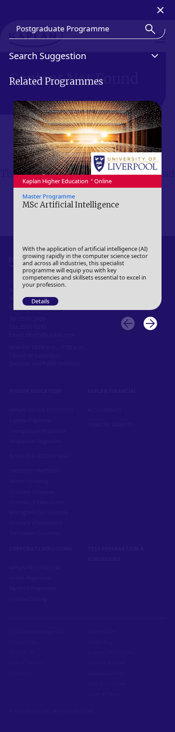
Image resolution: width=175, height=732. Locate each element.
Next (150, 323)
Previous (128, 323)
